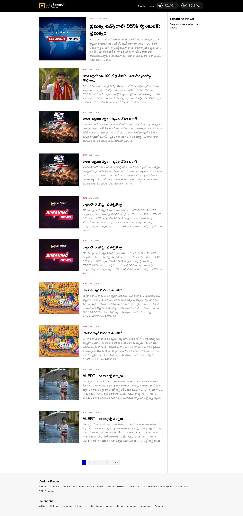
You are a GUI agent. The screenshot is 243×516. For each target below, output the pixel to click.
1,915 (106, 462)
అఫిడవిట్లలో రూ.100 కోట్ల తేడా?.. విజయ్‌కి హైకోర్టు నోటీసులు (117, 78)
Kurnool (100, 486)
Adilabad (43, 506)
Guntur (81, 486)
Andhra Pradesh (50, 481)
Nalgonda (119, 506)
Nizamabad (132, 506)
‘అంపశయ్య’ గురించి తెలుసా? (102, 289)
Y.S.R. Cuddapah (46, 491)
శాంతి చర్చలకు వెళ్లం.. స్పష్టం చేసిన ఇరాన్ (110, 118)
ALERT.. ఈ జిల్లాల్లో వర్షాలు (103, 375)
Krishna (90, 486)
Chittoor (55, 486)
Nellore (110, 486)
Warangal (159, 506)
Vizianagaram (166, 486)
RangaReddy (145, 506)
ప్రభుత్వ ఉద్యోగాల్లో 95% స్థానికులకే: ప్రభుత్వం (125, 29)
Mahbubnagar (96, 506)
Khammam (82, 506)
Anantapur (44, 486)
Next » (115, 462)
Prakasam (121, 486)
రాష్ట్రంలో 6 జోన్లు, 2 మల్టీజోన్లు (102, 204)
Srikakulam (134, 486)
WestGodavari (182, 486)
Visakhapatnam (149, 486)
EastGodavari (69, 486)
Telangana (46, 501)
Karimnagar (68, 506)
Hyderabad (55, 506)
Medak (109, 506)
